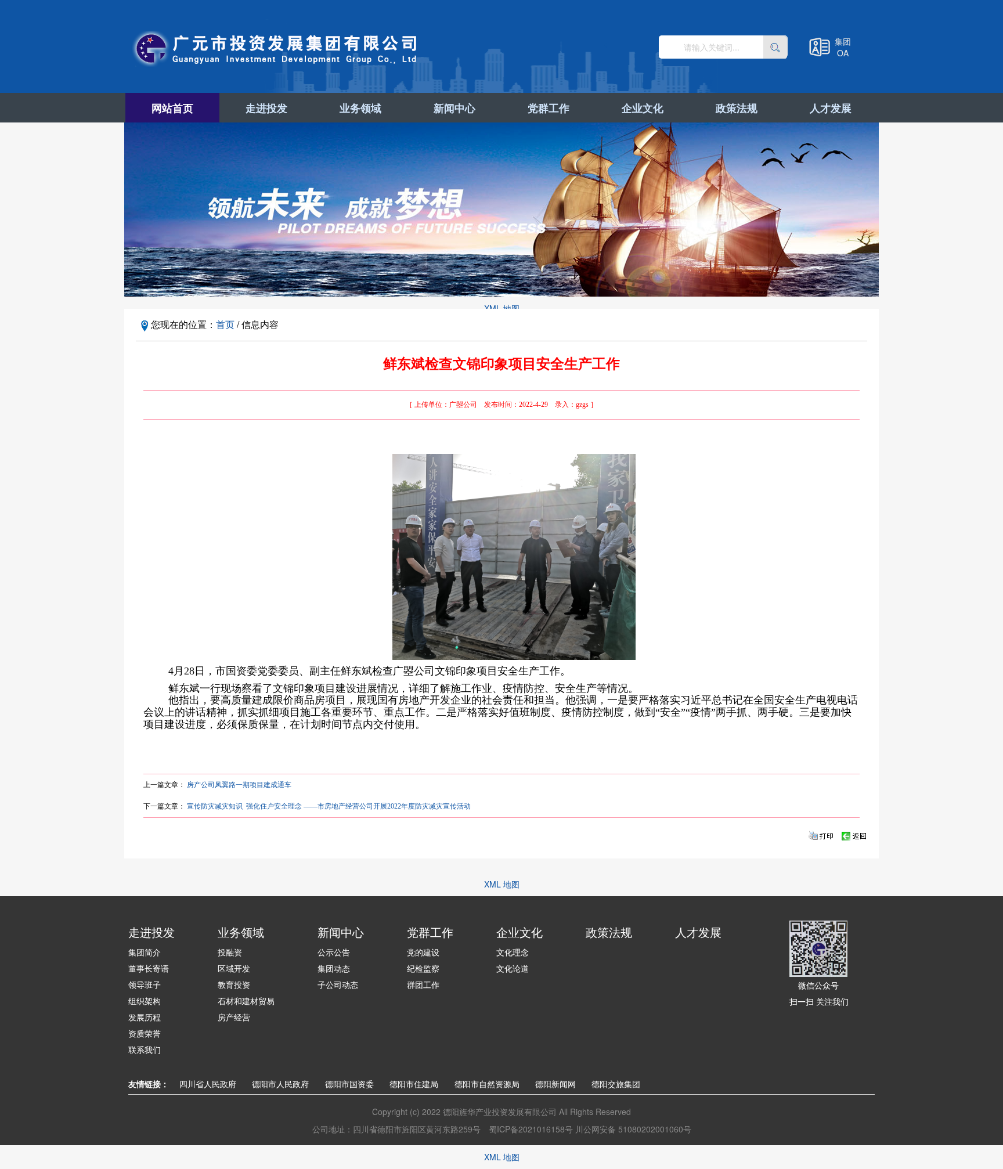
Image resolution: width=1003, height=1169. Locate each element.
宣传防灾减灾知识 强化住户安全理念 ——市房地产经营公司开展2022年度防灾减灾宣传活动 (329, 806)
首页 (225, 324)
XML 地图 (501, 308)
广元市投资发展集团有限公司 (276, 49)
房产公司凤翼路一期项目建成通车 (239, 785)
